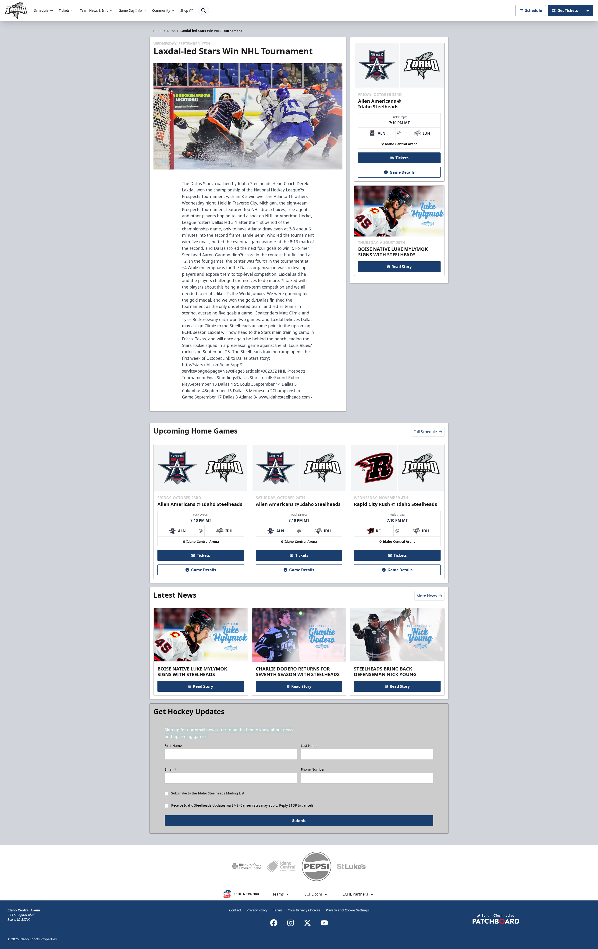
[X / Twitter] (307, 922)
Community (161, 10)
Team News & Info (94, 10)
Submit (299, 820)
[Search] (203, 10)
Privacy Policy (257, 910)
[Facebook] (273, 922)
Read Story (402, 266)
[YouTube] (324, 922)
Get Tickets (567, 10)
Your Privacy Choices (304, 910)
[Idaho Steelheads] (16, 10)
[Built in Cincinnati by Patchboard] (496, 919)
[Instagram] (290, 922)
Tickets (64, 10)
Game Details (402, 172)
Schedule (41, 10)
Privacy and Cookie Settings (347, 910)
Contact (235, 910)
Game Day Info (130, 10)
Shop (184, 10)
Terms (278, 910)
